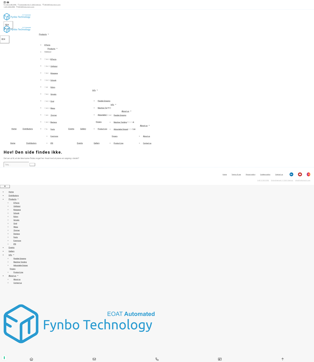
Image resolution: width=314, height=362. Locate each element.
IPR (52, 143)
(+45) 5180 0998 (11, 5)
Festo (53, 129)
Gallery (83, 129)
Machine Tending (120, 122)
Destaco (54, 122)
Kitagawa (54, 73)
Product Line (118, 143)
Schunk (53, 80)
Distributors (28, 129)
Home (14, 129)
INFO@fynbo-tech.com (52, 5)
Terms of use (236, 174)
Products (43, 34)
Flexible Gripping (120, 115)
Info (94, 90)
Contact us (147, 143)
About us (125, 111)
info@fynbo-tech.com (302, 180)
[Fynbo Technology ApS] (17, 34)
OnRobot (54, 66)
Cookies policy (265, 174)
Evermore (54, 136)
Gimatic (53, 94)
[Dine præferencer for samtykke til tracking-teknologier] (4, 357)
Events (71, 129)
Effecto (47, 45)
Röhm (53, 87)
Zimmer (54, 115)
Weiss (53, 108)
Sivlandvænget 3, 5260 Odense (30, 5)
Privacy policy (250, 174)
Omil (52, 101)
